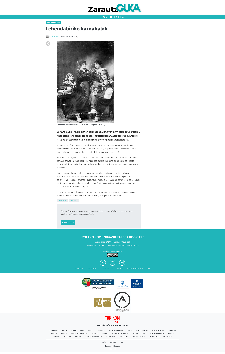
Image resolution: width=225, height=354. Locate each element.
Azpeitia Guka (142, 330)
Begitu (54, 334)
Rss (148, 269)
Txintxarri (123, 337)
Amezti (91, 330)
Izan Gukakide (68, 222)
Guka (144, 334)
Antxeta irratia (116, 330)
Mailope (67, 337)
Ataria (129, 330)
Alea (82, 330)
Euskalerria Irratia (79, 334)
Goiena (105, 334)
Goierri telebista (120, 334)
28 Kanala (167, 337)
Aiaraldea (53, 330)
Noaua (78, 337)
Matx (104, 342)
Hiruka (171, 334)
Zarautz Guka (138, 337)
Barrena (172, 330)
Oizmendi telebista (93, 337)
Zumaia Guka (154, 337)
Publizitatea (108, 269)
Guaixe (135, 334)
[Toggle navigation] (47, 8)
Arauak (120, 269)
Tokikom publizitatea (112, 346)
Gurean (113, 342)
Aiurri (74, 330)
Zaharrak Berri (54, 36)
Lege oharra (93, 269)
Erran (64, 334)
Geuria (95, 334)
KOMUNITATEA (112, 17)
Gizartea (62, 201)
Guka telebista (157, 334)
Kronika (56, 337)
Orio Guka (110, 337)
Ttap (121, 342)
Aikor (64, 330)
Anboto (101, 330)
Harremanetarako (135, 269)
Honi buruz (79, 269)
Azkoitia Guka (158, 330)
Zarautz (74, 201)
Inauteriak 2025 (53, 23)
